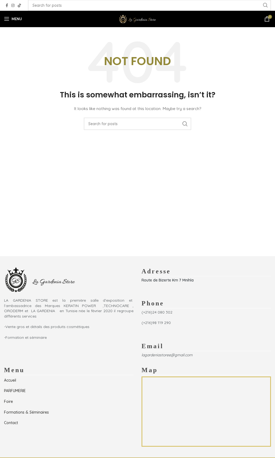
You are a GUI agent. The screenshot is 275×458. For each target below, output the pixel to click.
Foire (8, 401)
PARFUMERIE (15, 390)
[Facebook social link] (7, 5)
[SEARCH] (185, 124)
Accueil (10, 380)
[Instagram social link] (13, 5)
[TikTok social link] (19, 5)
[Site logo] (137, 18)
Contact (11, 422)
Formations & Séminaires (26, 412)
